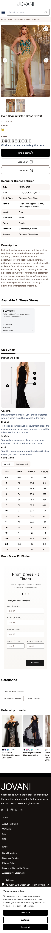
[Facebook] (7, 810)
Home (3, 19)
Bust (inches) (13, 606)
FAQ (4, 833)
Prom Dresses (14, 19)
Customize (25, 920)
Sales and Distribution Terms (15, 868)
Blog (4, 838)
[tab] (25, 349)
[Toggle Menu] (3, 12)
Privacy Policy (8, 863)
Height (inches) (34, 641)
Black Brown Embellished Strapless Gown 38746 (11, 755)
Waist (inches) (14, 618)
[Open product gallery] (45, 28)
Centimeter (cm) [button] (22, 464)
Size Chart (23, 161)
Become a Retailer (10, 858)
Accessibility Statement (13, 873)
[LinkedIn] (16, 810)
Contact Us (7, 828)
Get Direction (6, 327)
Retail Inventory (9, 853)
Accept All (25, 912)
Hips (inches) (13, 629)
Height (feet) (13, 641)
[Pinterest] (12, 810)
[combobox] (28, 12)
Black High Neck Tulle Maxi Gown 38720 (32, 754)
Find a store (24, 152)
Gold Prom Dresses (12, 698)
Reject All (25, 927)
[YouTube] (2, 810)
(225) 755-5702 (7, 324)
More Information (8, 330)
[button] (5, 60)
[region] (25, 910)
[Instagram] (21, 810)
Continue (35, 663)
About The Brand (10, 824)
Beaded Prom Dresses (30, 19)
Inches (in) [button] (7, 464)
